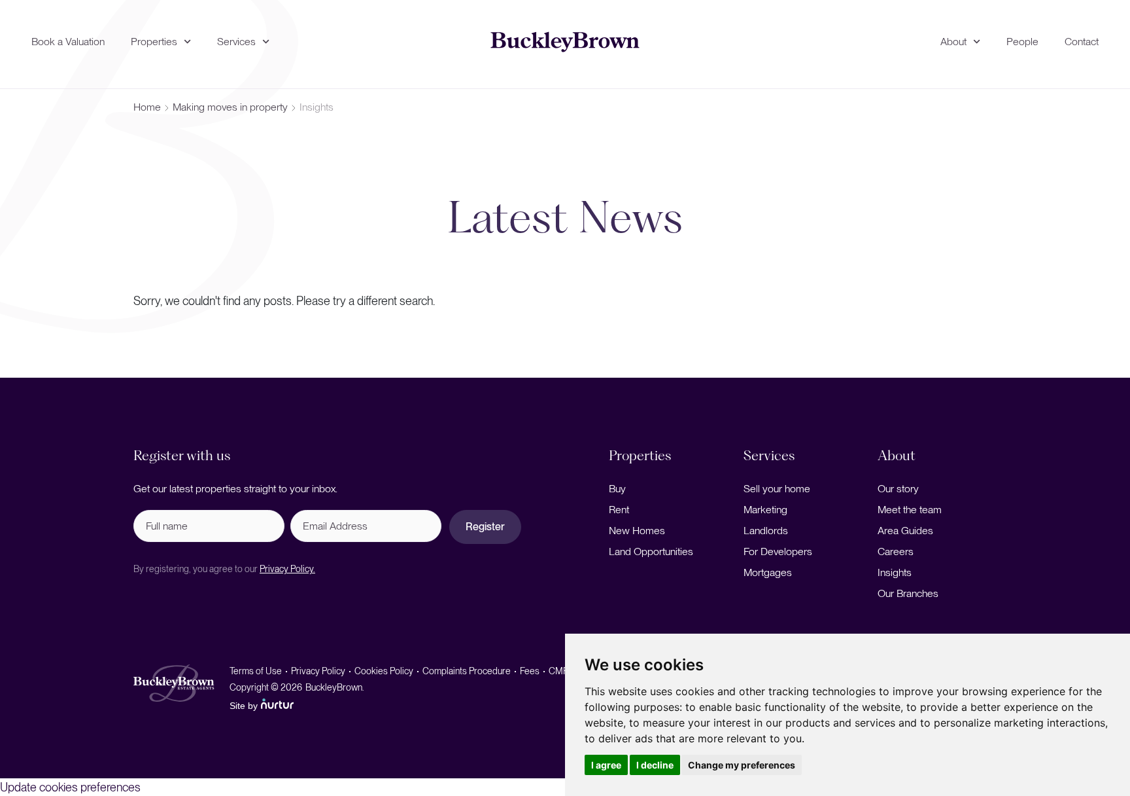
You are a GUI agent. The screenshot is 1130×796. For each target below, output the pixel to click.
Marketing (765, 509)
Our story (898, 488)
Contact (1082, 41)
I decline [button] (655, 764)
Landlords (766, 530)
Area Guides (905, 530)
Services (236, 41)
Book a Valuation (68, 41)
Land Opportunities (651, 551)
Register (485, 526)
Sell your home (777, 488)
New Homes (637, 530)
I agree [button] (606, 764)
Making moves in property (230, 107)
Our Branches (908, 593)
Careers (896, 551)
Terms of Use (256, 671)
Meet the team (910, 509)
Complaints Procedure (466, 671)
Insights (895, 572)
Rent (619, 509)
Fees (529, 671)
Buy (617, 488)
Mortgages (768, 572)
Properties (154, 41)
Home (147, 107)
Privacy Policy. (287, 569)
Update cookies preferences (70, 787)
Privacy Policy (318, 671)
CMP (558, 671)
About (953, 41)
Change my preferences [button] (741, 764)
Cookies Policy (383, 671)
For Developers (778, 551)
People (1022, 41)
